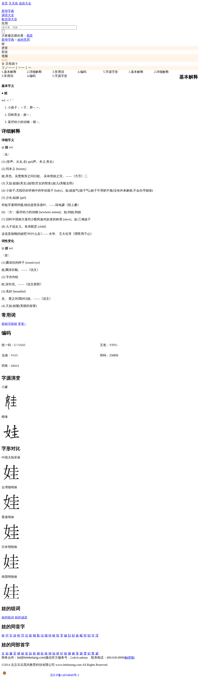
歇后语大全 (9, 19)
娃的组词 (8, 617)
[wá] (4, 60)
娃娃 (5, 323)
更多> (22, 323)
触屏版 (129, 657)
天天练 (13, 3)
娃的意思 (23, 39)
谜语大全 (8, 15)
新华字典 (8, 39)
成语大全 (25, 3)
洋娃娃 (12, 323)
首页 (5, 3)
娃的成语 (21, 617)
